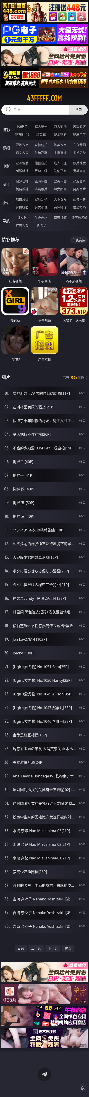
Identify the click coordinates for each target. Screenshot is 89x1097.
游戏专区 (79, 126)
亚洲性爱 (22, 163)
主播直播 (60, 152)
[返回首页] (83, 1087)
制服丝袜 (22, 171)
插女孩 (22, 217)
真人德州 (41, 126)
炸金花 (41, 134)
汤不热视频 (79, 217)
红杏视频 (22, 225)
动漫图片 (79, 181)
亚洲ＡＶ (22, 145)
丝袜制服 (41, 152)
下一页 (53, 948)
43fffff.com (44, 98)
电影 (6, 166)
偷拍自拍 (41, 163)
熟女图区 (60, 189)
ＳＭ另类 (79, 152)
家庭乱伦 (41, 199)
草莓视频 (60, 217)
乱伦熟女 (60, 171)
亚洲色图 (41, 181)
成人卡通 (60, 163)
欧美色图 (60, 181)
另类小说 (41, 207)
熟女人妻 (22, 152)
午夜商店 (41, 217)
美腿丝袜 (22, 189)
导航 (6, 220)
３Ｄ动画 (79, 145)
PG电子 (22, 126)
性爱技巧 (79, 207)
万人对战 (60, 126)
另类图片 (79, 189)
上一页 (36, 948)
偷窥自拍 (22, 181)
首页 (21, 948)
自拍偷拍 (41, 145)
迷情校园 (22, 207)
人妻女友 (60, 199)
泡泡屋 (41, 225)
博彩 (6, 129)
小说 (6, 202)
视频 (6, 148)
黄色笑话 (60, 207)
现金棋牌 (60, 134)
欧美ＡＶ (60, 145)
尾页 (68, 948)
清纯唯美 (41, 189)
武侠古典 (79, 199)
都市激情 (22, 199)
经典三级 (41, 171)
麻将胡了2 (22, 134)
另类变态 (79, 171)
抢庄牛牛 (79, 134)
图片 (6, 184)
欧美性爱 (79, 163)
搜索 (78, 110)
